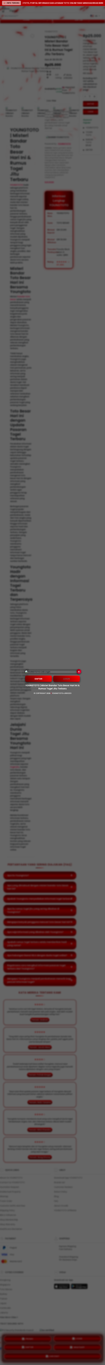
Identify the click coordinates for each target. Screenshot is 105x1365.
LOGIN (66, 678)
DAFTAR (38, 678)
